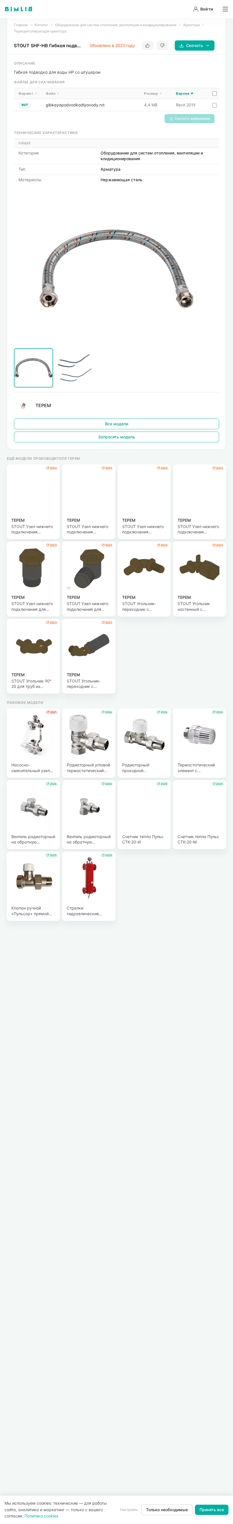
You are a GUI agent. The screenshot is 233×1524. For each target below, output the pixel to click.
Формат (27, 93)
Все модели (116, 423)
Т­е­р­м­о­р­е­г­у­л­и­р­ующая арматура (40, 31)
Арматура (191, 25)
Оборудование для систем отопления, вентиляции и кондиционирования (115, 25)
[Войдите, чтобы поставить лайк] (147, 45)
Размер (153, 93)
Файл (52, 93)
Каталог (41, 25)
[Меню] (223, 9)
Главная (21, 25)
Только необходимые (167, 1509)
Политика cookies (41, 1515)
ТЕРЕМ (43, 405)
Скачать (194, 45)
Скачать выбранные (192, 118)
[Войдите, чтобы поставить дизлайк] (162, 45)
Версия (184, 93)
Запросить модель (116, 436)
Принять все (211, 1509)
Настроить (129, 1509)
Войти (206, 9)
